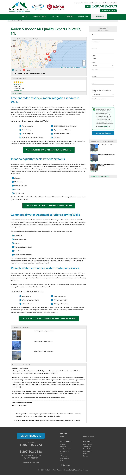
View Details (93, 151)
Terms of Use (99, 128)
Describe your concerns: (99, 99)
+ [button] (84, 61)
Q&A (61, 453)
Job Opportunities (65, 449)
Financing (63, 446)
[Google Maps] (61, 465)
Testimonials (87, 446)
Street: (94, 48)
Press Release (64, 451)
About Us (63, 444)
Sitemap (85, 470)
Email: (94, 83)
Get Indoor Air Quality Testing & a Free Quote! (49, 205)
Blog (61, 460)
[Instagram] (67, 465)
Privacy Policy (104, 126)
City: (94, 55)
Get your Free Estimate (103, 133)
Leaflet (62, 67)
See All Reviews (17, 93)
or (108, 10)
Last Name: (95, 42)
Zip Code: (95, 69)
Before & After (87, 444)
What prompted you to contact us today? (101, 91)
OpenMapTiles (68, 67)
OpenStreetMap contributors (79, 67)
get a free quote (31, 435)
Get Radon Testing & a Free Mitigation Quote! (48, 150)
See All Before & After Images (99, 176)
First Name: (96, 35)
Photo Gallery (87, 449)
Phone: (94, 76)
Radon (62, 436)
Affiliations (63, 456)
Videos (85, 453)
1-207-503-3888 (31, 451)
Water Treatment (88, 436)
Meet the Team (64, 458)
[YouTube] (69, 465)
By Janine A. (17, 84)
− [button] (84, 64)
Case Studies (87, 451)
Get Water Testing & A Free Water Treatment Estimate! (49, 318)
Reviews (85, 456)
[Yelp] (64, 465)
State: (94, 62)
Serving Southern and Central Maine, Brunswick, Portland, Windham (95, 3)
